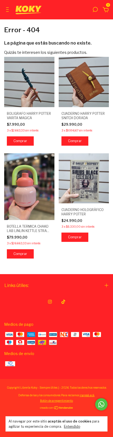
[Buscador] (95, 10)
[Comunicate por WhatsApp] (101, 404)
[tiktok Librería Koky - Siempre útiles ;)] (63, 302)
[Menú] (8, 10)
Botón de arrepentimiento (56, 400)
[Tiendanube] (56, 408)
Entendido (72, 426)
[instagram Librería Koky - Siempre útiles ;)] (50, 302)
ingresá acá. (87, 395)
